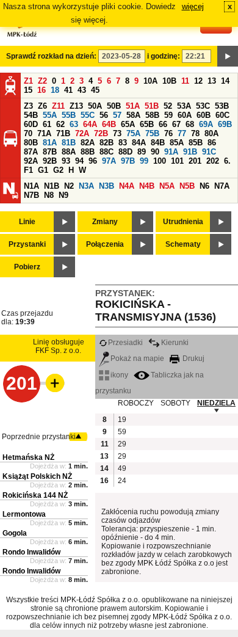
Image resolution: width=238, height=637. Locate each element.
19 (122, 419)
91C (209, 151)
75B (152, 133)
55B (69, 115)
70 (28, 133)
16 (41, 90)
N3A (86, 186)
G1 (43, 170)
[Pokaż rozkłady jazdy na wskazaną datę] (227, 56)
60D (31, 124)
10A (150, 81)
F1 (28, 170)
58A (133, 115)
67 (176, 124)
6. (227, 161)
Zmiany (105, 221)
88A (69, 151)
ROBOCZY (136, 403)
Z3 (28, 106)
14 (225, 81)
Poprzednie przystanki (39, 436)
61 (47, 124)
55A (50, 115)
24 (122, 480)
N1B (51, 186)
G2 (58, 170)
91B (190, 151)
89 (141, 151)
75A (133, 133)
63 (74, 124)
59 (168, 115)
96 (92, 161)
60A (185, 115)
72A (82, 133)
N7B (31, 195)
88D (125, 151)
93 (66, 161)
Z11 (58, 106)
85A (177, 142)
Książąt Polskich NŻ (37, 476)
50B (114, 106)
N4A (126, 186)
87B (50, 151)
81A (50, 142)
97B (128, 161)
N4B (146, 186)
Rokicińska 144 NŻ (35, 495)
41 (68, 90)
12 (198, 81)
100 (159, 161)
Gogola (14, 533)
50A (95, 106)
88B (88, 151)
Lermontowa (24, 514)
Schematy (183, 244)
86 (211, 142)
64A (90, 124)
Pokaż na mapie (137, 358)
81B (69, 142)
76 (168, 133)
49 (122, 468)
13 (211, 81)
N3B (106, 186)
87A (31, 151)
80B (31, 142)
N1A (31, 186)
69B (225, 124)
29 (122, 444)
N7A (221, 186)
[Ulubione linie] (51, 383)
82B (106, 142)
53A (184, 106)
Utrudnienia (183, 221)
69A (206, 124)
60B (204, 115)
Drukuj (192, 358)
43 (82, 90)
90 (155, 151)
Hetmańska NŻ (28, 457)
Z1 (28, 81)
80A (211, 133)
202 (212, 161)
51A (133, 106)
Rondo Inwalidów (31, 552)
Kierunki (175, 342)
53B (222, 106)
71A (44, 133)
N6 (204, 186)
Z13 (76, 106)
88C (106, 151)
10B (169, 81)
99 (144, 161)
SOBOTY (175, 403)
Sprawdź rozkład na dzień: (51, 56)
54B (31, 115)
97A (109, 161)
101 (177, 161)
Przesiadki (125, 342)
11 (185, 81)
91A (171, 151)
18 (55, 90)
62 (60, 124)
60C (222, 115)
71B (63, 133)
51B (152, 106)
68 (190, 124)
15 (28, 90)
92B (50, 161)
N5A (167, 186)
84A (139, 142)
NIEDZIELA (216, 403)
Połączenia (105, 244)
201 (195, 161)
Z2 (42, 81)
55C (88, 115)
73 (117, 133)
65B (147, 124)
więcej (193, 6)
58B (152, 115)
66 (163, 124)
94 (79, 161)
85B (196, 142)
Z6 (42, 106)
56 (103, 115)
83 (122, 142)
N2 (69, 186)
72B (101, 133)
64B (109, 124)
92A (31, 161)
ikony (119, 375)
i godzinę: (163, 56)
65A (128, 124)
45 (95, 90)
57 (117, 115)
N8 (49, 195)
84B (158, 142)
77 (182, 133)
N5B (187, 186)
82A (88, 142)
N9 (63, 195)
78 (195, 133)
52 (168, 106)
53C (203, 106)
